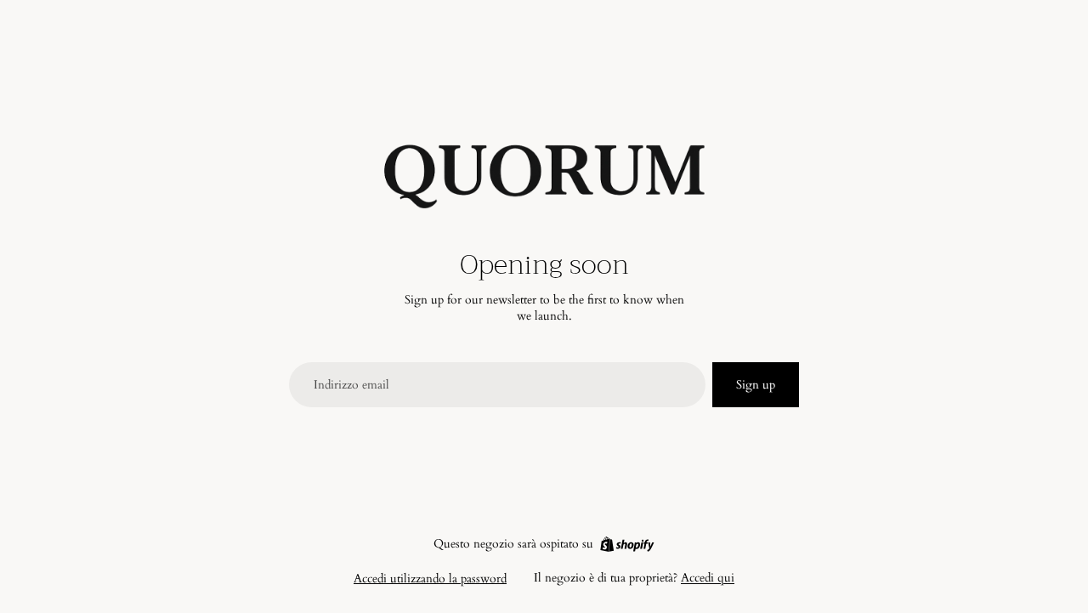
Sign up (755, 385)
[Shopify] (627, 544)
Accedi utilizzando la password (430, 578)
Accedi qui (707, 578)
